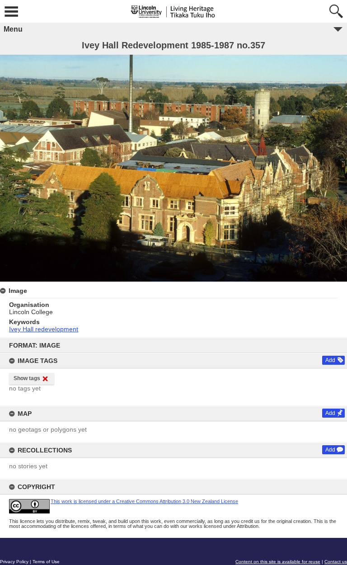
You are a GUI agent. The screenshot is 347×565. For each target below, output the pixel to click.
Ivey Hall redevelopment (43, 329)
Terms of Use (46, 561)
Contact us (335, 561)
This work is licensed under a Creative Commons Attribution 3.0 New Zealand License (144, 501)
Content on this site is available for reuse (277, 561)
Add (330, 360)
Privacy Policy (14, 561)
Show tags (27, 378)
